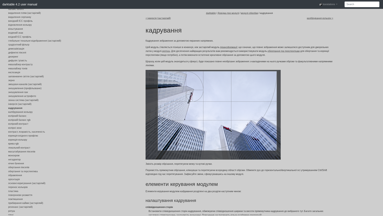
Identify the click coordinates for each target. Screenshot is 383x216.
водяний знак (15, 33)
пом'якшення (15, 199)
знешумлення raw (18, 92)
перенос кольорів (18, 187)
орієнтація (14, 179)
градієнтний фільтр (18, 44)
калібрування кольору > (320, 18)
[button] (328, 4)
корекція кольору (17, 139)
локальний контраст (19, 147)
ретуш (11, 211)
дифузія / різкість (17, 60)
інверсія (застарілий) (19, 104)
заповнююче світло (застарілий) (26, 76)
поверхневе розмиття (20, 195)
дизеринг (13, 56)
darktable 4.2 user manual (19, 4)
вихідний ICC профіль (20, 21)
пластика (13, 191)
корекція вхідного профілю (23, 135)
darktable (211, 13)
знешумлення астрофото (22, 96)
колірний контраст (18, 124)
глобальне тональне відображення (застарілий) (34, 40)
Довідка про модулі (228, 13)
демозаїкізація (16, 48)
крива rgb (13, 143)
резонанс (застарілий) (20, 207)
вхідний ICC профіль (19, 37)
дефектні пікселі (17, 52)
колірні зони (15, 128)
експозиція (14, 72)
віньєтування (15, 29)
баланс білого (16, 9)
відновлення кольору (20, 25)
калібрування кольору (20, 112)
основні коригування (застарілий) (26, 183)
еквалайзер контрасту (20, 64)
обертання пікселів (18, 167)
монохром (13, 155)
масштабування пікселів (21, 151)
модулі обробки (249, 13)
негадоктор (14, 159)
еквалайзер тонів (17, 68)
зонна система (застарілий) (23, 100)
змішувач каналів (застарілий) (25, 84)
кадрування (15, 108)
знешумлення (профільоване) (24, 88)
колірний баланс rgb (19, 120)
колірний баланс (17, 116)
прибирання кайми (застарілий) (25, 203)
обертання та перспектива (23, 171)
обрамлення (15, 175)
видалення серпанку (19, 17)
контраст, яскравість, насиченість (26, 131)
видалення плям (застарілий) (24, 13)
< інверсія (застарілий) (158, 18)
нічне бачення (16, 163)
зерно (11, 80)
